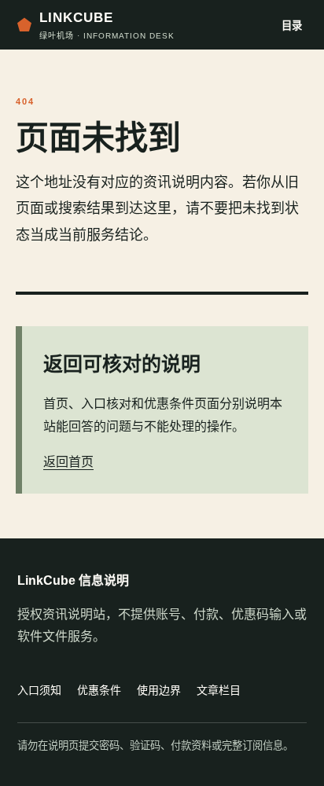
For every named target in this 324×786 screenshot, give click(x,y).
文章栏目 (219, 690)
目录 (292, 25)
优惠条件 (99, 690)
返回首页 (68, 461)
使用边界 (159, 690)
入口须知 (39, 690)
